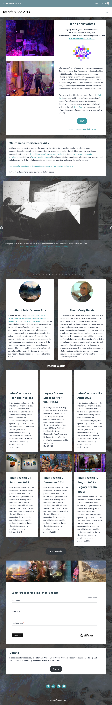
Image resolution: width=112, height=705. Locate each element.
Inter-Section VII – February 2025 (21, 480)
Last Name (16, 611)
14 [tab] (76, 275)
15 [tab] (79, 275)
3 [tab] (40, 275)
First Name (16, 600)
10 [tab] (63, 275)
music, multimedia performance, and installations (46, 154)
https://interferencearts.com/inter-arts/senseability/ (56, 245)
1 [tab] (33, 275)
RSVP (82, 121)
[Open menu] (107, 11)
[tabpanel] (56, 214)
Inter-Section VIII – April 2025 (89, 395)
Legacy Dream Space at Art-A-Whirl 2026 (53, 397)
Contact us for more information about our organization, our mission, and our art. (41, 166)
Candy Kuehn (79, 107)
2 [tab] (36, 275)
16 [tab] (82, 275)
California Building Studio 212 (81, 38)
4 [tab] (43, 275)
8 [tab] (56, 275)
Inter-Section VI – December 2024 (54, 480)
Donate (56, 669)
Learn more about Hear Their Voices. (82, 129)
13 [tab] (73, 275)
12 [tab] (69, 275)
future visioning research (41, 157)
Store (95, 3)
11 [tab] (66, 275)
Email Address (18, 623)
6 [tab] (50, 275)
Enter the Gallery (56, 551)
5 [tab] (46, 275)
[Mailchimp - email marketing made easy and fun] (86, 637)
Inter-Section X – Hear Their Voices (21, 395)
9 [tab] (59, 275)
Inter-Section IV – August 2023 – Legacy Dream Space (88, 484)
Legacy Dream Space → (12, 3)
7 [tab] (53, 275)
